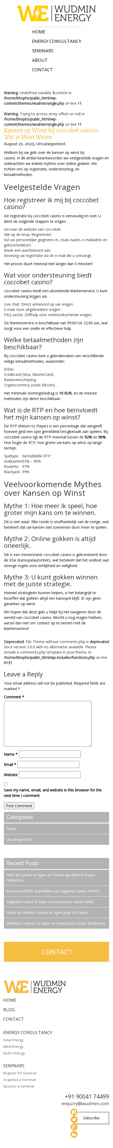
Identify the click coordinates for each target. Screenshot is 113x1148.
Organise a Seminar (19, 1079)
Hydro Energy (14, 1053)
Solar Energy (13, 1040)
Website (11, 774)
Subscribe (91, 1117)
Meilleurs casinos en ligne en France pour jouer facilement (56, 923)
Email (10, 764)
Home (38, 32)
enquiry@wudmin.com (85, 1103)
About (40, 60)
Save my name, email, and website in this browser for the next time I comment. (53, 792)
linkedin (74, 1134)
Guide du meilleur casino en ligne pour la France (47, 912)
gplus (74, 1127)
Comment (14, 696)
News (11, 828)
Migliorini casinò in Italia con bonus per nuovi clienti (50, 901)
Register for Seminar (20, 1073)
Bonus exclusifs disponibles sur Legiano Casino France (53, 890)
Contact (42, 70)
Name (11, 754)
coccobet (93, 152)
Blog (9, 1010)
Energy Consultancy (56, 41)
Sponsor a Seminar (18, 1086)
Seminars (42, 51)
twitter (74, 1119)
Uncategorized (50, 143)
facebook (74, 1112)
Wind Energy (13, 1046)
